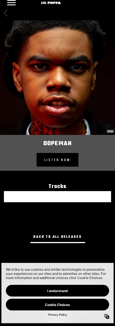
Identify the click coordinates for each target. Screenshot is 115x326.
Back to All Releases (57, 237)
